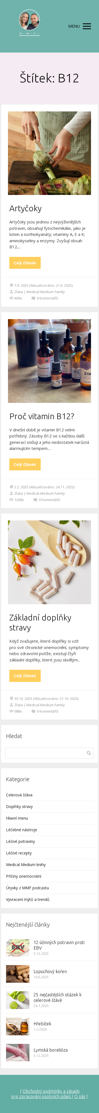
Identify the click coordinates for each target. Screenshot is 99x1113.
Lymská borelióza (51, 1049)
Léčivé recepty (19, 853)
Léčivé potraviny (20, 841)
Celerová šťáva (19, 794)
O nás (79, 1096)
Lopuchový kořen (50, 971)
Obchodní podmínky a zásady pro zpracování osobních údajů (45, 1094)
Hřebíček (42, 1023)
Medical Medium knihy (26, 864)
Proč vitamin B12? (41, 416)
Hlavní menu (17, 818)
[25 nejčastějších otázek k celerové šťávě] (17, 1000)
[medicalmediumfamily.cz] (29, 26)
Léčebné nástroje (21, 829)
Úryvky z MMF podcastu (27, 887)
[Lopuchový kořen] (17, 974)
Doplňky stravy (19, 806)
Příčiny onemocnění (23, 876)
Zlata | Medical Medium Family (39, 291)
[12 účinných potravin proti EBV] (17, 948)
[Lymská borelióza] (17, 1053)
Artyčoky (25, 208)
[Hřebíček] (17, 1026)
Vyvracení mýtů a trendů (28, 899)
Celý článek (25, 262)
